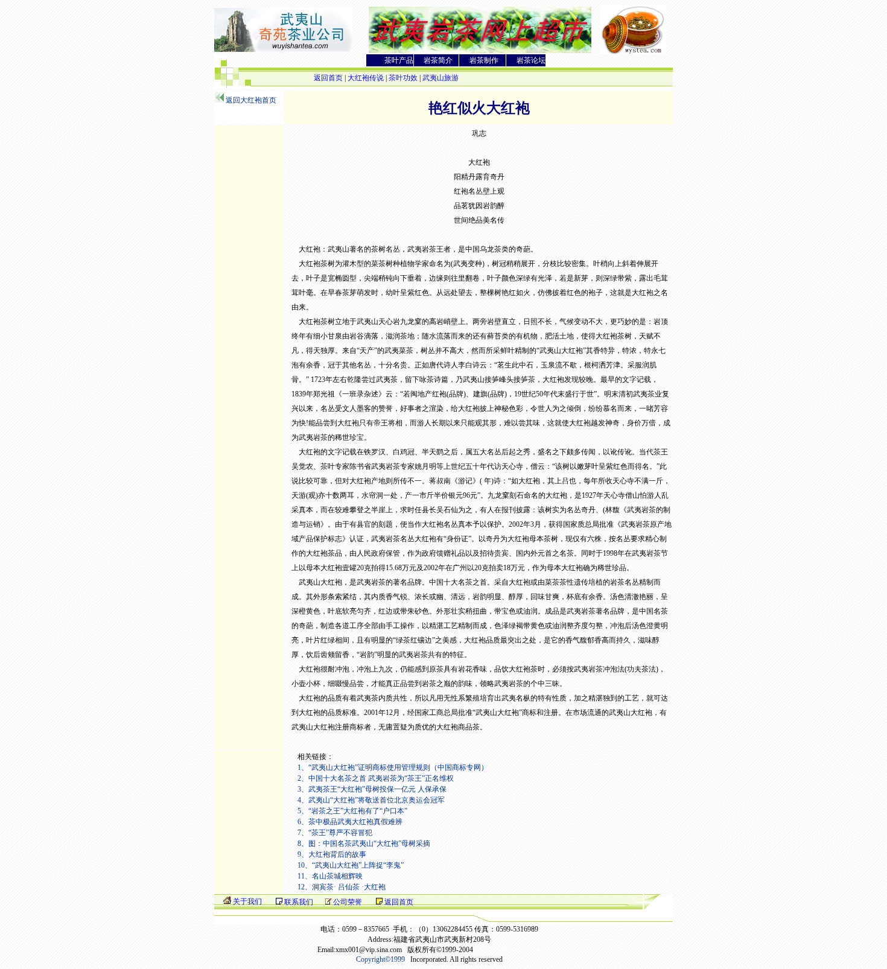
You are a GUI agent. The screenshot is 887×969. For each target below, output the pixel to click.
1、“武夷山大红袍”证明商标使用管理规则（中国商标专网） (392, 767)
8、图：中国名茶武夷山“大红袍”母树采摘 (363, 843)
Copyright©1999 (380, 959)
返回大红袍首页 (251, 100)
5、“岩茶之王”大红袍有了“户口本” (352, 811)
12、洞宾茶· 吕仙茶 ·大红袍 (341, 887)
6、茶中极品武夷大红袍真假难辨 (349, 822)
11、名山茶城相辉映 (330, 876)
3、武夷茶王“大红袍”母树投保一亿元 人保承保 (372, 789)
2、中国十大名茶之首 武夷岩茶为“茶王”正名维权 (375, 778)
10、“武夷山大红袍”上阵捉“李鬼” (350, 865)
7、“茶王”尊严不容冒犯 (334, 832)
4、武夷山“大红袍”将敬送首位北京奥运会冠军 (371, 800)
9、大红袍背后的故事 (331, 854)
